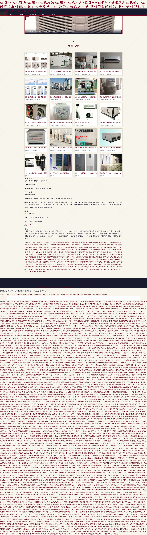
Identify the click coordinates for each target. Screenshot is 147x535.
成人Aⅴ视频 (58, 455)
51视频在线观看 (33, 355)
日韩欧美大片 (70, 534)
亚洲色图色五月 (79, 348)
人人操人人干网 (37, 468)
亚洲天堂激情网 (40, 338)
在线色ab (18, 419)
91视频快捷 (99, 490)
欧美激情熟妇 (84, 421)
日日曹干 (27, 534)
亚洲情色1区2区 (37, 480)
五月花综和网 (45, 426)
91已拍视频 (72, 370)
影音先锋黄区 (16, 426)
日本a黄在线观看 (93, 416)
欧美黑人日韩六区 (65, 416)
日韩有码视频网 (70, 519)
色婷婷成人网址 (50, 323)
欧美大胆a (109, 309)
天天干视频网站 (117, 387)
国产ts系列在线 (87, 492)
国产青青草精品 (44, 311)
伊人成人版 (127, 333)
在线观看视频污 (62, 397)
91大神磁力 (107, 340)
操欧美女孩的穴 (57, 502)
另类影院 (36, 394)
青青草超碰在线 (137, 370)
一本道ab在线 (13, 323)
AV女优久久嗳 (100, 480)
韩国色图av (61, 404)
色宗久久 (68, 507)
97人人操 (84, 529)
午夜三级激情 (52, 340)
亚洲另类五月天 (58, 453)
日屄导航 (122, 431)
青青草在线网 (42, 360)
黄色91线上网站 (21, 409)
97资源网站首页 (114, 465)
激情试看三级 (134, 411)
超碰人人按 (10, 477)
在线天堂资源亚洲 (95, 460)
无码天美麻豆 (113, 375)
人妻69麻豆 (52, 375)
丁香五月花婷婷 (98, 497)
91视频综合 (113, 384)
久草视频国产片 (132, 451)
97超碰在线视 (43, 404)
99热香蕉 (35, 370)
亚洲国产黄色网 (100, 487)
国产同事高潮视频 (74, 384)
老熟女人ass (100, 377)
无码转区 (2, 331)
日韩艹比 (65, 414)
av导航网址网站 (106, 519)
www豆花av (88, 348)
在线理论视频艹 (118, 304)
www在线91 (132, 526)
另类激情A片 (103, 453)
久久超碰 (16, 495)
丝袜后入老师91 (99, 534)
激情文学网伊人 (6, 529)
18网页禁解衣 (106, 382)
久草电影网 (48, 328)
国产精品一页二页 (38, 345)
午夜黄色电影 (55, 321)
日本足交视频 (117, 318)
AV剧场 (142, 475)
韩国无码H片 (10, 304)
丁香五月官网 (72, 397)
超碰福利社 (15, 473)
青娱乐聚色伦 (116, 340)
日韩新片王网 (63, 399)
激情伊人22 (115, 455)
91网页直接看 (10, 524)
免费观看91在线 (9, 468)
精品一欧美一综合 (139, 316)
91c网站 (83, 387)
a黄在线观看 (133, 436)
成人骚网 (22, 399)
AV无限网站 (78, 333)
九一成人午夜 (106, 524)
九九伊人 (107, 377)
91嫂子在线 (31, 446)
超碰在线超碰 (36, 431)
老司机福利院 (85, 397)
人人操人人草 (11, 394)
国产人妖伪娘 (61, 497)
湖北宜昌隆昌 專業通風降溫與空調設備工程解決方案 (36, 148)
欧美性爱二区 (23, 485)
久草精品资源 (140, 531)
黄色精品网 (131, 343)
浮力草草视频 (125, 485)
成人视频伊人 (15, 399)
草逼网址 (12, 436)
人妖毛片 (28, 448)
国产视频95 (124, 340)
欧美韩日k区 (110, 301)
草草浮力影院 (115, 509)
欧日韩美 (58, 451)
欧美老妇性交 (141, 490)
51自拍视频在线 (50, 377)
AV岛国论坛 (107, 448)
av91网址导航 (72, 336)
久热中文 (104, 438)
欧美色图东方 (19, 490)
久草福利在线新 (27, 480)
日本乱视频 (84, 340)
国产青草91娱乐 (133, 455)
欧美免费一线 (66, 475)
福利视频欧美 (80, 377)
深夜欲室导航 (39, 529)
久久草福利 (78, 411)
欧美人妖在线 (77, 529)
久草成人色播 (141, 377)
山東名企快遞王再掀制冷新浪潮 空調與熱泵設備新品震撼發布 (86, 97)
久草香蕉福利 (97, 502)
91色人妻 (44, 340)
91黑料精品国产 (69, 355)
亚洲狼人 (25, 397)
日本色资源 (49, 458)
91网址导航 (97, 451)
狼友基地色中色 (18, 338)
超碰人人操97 (57, 517)
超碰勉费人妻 (139, 304)
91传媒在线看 (26, 419)
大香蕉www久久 (121, 409)
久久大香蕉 (142, 416)
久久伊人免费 (85, 504)
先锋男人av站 (110, 399)
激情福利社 (140, 438)
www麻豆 (10, 336)
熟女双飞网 (81, 433)
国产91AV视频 (4, 492)
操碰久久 (114, 419)
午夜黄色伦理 (134, 443)
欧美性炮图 (125, 389)
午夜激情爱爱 (26, 350)
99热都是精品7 (105, 338)
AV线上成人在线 (141, 375)
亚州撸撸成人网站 (5, 512)
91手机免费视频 (129, 309)
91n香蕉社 (90, 402)
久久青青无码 (141, 431)
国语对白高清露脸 (122, 419)
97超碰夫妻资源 (54, 365)
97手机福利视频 (19, 468)
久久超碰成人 (102, 306)
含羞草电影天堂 (24, 473)
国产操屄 (2, 499)
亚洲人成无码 (32, 492)
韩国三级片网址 (69, 485)
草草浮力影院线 (120, 377)
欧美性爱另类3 (139, 326)
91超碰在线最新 (29, 375)
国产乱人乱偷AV (124, 448)
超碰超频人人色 (104, 375)
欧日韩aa (10, 514)
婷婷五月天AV (44, 448)
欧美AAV (23, 514)
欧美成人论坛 (32, 453)
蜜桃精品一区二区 (49, 451)
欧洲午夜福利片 (116, 477)
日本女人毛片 (41, 316)
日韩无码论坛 (131, 406)
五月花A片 (132, 438)
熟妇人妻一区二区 (105, 477)
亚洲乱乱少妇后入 (135, 485)
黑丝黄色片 (28, 360)
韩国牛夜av (78, 372)
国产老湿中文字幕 (83, 365)
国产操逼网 (130, 316)
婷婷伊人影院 (85, 526)
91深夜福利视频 (114, 463)
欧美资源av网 (133, 419)
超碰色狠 (27, 531)
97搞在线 (60, 326)
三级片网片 (95, 495)
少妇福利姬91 (80, 367)
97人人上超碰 (23, 428)
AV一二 (80, 326)
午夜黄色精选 (29, 507)
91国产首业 (79, 370)
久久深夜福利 (82, 402)
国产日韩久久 (11, 333)
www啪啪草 (62, 409)
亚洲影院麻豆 (29, 394)
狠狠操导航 (66, 326)
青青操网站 (70, 409)
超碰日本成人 (44, 473)
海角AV (130, 433)
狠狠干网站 (24, 443)
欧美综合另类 (104, 482)
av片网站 (97, 431)
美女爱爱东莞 (98, 394)
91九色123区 (82, 458)
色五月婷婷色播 (132, 477)
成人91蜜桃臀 (30, 524)
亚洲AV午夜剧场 (21, 365)
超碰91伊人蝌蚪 (99, 529)
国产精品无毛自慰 (11, 465)
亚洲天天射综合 (59, 485)
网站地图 (104, 295)
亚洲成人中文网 (52, 372)
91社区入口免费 (88, 326)
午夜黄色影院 (133, 512)
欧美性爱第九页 (59, 443)
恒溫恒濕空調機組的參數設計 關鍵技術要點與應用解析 (61, 71)
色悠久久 (123, 504)
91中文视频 (45, 441)
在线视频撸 (117, 323)
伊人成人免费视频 (124, 517)
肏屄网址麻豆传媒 (131, 377)
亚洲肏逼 (126, 421)
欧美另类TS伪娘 (14, 492)
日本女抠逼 (113, 338)
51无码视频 (134, 517)
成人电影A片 (122, 314)
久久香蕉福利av (48, 409)
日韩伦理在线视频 (22, 387)
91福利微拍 (3, 514)
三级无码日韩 (80, 301)
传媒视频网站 (32, 316)
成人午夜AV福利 (30, 402)
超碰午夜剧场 (12, 497)
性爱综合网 (81, 428)
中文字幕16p (11, 404)
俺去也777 (22, 448)
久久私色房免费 (11, 455)
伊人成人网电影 (25, 372)
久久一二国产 (42, 343)
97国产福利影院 (123, 475)
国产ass (38, 487)
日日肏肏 (47, 414)
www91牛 (61, 372)
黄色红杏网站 (48, 382)
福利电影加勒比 (108, 358)
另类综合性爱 (88, 370)
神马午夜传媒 (79, 463)
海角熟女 (61, 392)
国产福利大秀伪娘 (126, 497)
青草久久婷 (49, 453)
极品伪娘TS (69, 380)
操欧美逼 (142, 328)
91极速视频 (49, 387)
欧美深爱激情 (128, 424)
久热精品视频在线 (59, 438)
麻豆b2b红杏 (48, 345)
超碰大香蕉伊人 (140, 380)
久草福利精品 (118, 389)
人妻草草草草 (50, 512)
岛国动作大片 (61, 534)
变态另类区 (84, 409)
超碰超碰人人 (10, 353)
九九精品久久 (97, 485)
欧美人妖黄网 (90, 362)
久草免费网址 (52, 301)
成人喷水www (139, 306)
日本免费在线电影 (29, 338)
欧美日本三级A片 (87, 414)
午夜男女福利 (69, 480)
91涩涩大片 (55, 309)
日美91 (69, 487)
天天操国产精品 (60, 480)
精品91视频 (63, 394)
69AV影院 (139, 367)
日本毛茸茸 (41, 323)
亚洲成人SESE (142, 436)
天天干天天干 (137, 426)
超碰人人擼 (39, 436)
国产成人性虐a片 (63, 384)
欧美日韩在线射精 (79, 473)
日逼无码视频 (123, 521)
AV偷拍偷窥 (15, 529)
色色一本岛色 (76, 311)
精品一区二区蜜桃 (93, 328)
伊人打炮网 (129, 504)
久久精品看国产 (102, 507)
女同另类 (114, 436)
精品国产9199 (129, 397)
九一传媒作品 (79, 485)
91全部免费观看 (124, 463)
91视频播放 (44, 499)
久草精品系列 (32, 443)
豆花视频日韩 (138, 504)
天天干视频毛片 (133, 495)
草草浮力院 (8, 473)
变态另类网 (108, 411)
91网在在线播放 (84, 517)
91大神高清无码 (89, 331)
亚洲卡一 (111, 362)
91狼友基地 (45, 509)
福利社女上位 (90, 350)
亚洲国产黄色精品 (61, 350)
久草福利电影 (115, 446)
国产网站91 (92, 524)
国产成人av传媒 (132, 323)
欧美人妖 (89, 424)
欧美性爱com (99, 350)
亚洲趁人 (67, 343)
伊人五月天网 (73, 448)
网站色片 (55, 382)
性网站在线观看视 (18, 370)
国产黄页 (75, 502)
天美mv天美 (108, 455)
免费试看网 (36, 399)
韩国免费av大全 (12, 387)
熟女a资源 (44, 487)
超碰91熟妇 (53, 534)
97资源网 (142, 301)
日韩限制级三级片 (133, 372)
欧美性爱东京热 (135, 365)
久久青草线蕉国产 (109, 409)
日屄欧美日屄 (142, 394)
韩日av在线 (128, 524)
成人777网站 (123, 372)
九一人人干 (124, 526)
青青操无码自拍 (37, 421)
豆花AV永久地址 (82, 336)
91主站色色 (68, 392)
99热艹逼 (66, 524)
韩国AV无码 (75, 475)
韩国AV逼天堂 (127, 460)
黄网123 (12, 375)
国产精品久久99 (122, 384)
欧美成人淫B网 (18, 311)
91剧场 (18, 443)
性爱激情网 (65, 521)
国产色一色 (23, 502)
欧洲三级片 (96, 326)
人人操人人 (44, 314)
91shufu (9, 426)
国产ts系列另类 (13, 380)
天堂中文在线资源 (63, 465)
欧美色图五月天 (29, 377)
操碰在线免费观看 (70, 377)
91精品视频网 (15, 358)
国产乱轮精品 (59, 314)
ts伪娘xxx (33, 367)
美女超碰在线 (52, 492)
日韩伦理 (62, 333)
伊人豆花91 (39, 358)
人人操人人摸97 (9, 504)
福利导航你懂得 (34, 463)
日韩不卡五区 (26, 509)
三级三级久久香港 (63, 318)
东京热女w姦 (4, 531)
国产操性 (118, 490)
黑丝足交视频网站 (122, 426)
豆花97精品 (137, 336)
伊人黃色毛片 (74, 328)
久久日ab (54, 389)
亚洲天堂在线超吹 (127, 502)
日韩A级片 (113, 428)
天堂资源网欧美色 (61, 362)
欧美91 (62, 345)
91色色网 (123, 482)
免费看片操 (132, 321)
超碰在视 (75, 455)
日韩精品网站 (73, 428)
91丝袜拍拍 (21, 392)
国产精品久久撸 (15, 517)
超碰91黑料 (44, 331)
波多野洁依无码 (59, 499)
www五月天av (141, 419)
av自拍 (78, 504)
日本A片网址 (75, 487)
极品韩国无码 (115, 382)
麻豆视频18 (70, 394)
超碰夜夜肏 (29, 345)
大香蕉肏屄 (78, 477)
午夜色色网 (122, 362)
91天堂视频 (78, 345)
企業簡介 (12, 14)
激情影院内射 (89, 473)
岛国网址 (122, 465)
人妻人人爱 (106, 316)
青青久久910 (3, 497)
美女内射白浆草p (24, 499)
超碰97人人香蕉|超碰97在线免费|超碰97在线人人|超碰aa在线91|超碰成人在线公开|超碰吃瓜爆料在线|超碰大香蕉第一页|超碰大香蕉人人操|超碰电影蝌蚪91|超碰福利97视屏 (50, 295)
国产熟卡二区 (4, 421)
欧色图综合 (129, 301)
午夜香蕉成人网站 (109, 490)
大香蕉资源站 (78, 441)
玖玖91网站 (89, 502)
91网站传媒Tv (21, 411)
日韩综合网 (21, 345)
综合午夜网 (114, 316)
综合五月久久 (48, 517)
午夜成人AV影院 (8, 338)
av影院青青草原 (33, 428)
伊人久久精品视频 (100, 331)
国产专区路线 (58, 316)
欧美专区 (100, 316)
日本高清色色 (107, 441)
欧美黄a (117, 402)
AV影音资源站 (79, 394)
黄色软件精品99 (23, 519)
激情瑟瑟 (110, 438)
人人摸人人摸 (22, 323)
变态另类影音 (122, 375)
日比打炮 (142, 507)
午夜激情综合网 (120, 306)
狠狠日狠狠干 (108, 404)
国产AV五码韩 (79, 534)
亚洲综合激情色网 (106, 372)
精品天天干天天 (69, 314)
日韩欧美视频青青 (116, 470)
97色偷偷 (87, 460)
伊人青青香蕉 (13, 382)
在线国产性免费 (34, 473)
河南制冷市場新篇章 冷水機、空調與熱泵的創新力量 (36, 173)
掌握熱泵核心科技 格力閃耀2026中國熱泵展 (61, 173)
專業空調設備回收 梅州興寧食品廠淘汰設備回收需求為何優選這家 (61, 97)
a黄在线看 (36, 311)
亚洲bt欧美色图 (76, 387)
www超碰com (132, 340)
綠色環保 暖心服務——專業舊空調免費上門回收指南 (111, 173)
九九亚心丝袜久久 (93, 406)
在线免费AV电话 (73, 399)
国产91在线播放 (28, 504)
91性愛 (130, 441)
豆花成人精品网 (64, 365)
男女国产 (90, 519)
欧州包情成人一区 (98, 402)
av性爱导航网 (50, 316)
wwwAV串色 (46, 333)
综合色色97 (94, 314)
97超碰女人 (9, 499)
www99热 (3, 411)
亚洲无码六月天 (12, 534)
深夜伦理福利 (25, 463)
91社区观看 (124, 331)
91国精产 (100, 404)
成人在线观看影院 (60, 495)
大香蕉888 (6, 436)
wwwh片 (5, 402)
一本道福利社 (98, 345)
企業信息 (43, 14)
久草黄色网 (114, 348)
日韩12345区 (35, 448)
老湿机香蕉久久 (54, 448)
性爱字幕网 (23, 321)
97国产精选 (50, 438)
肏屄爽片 (138, 314)
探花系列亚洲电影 (45, 460)
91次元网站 (8, 316)
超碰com (112, 377)
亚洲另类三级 (130, 414)
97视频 (53, 490)
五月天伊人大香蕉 (70, 375)
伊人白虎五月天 (141, 353)
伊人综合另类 (71, 362)
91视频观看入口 (123, 512)
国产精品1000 (40, 321)
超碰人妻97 (8, 340)
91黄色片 (142, 529)
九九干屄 (7, 409)
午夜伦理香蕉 (26, 328)
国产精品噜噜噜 (90, 448)
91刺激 (11, 311)
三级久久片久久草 (49, 529)
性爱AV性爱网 (134, 355)
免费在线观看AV (68, 514)
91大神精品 (83, 311)
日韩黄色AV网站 (81, 531)
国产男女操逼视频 (112, 453)
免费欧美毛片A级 (91, 316)
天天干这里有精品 (118, 370)
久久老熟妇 (37, 477)
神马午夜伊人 (41, 443)
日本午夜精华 (142, 517)
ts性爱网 (9, 328)
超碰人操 (130, 416)
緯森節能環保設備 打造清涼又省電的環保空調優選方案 (111, 97)
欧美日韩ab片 (15, 414)
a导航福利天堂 (105, 428)
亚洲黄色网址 (13, 314)
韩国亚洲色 (6, 372)
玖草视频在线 (137, 524)
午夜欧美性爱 (141, 331)
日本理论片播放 (23, 316)
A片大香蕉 (102, 309)
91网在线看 (29, 475)
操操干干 (124, 480)
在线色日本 (77, 436)
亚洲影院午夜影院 (81, 438)
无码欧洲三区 (34, 350)
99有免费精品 (74, 458)
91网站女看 (38, 419)
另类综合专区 (75, 343)
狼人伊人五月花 (37, 475)
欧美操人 (127, 338)
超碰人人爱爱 (98, 380)
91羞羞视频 (15, 362)
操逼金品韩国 (125, 355)
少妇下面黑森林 (11, 309)
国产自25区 (140, 358)
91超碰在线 (95, 309)
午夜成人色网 (109, 534)
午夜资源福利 (114, 433)
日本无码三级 (123, 433)
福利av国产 (31, 380)
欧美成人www (103, 421)
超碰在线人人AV (79, 331)
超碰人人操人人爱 (29, 490)
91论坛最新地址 (75, 421)
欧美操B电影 (23, 492)
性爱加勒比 (71, 509)
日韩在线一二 (54, 477)
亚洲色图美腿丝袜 (90, 490)
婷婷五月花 (138, 463)
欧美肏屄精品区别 (90, 470)
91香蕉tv (108, 331)
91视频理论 (142, 495)
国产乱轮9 (16, 502)
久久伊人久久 (121, 473)
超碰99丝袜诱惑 (31, 416)
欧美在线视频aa (124, 519)
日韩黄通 (22, 475)
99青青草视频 (6, 428)
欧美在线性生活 (9, 490)
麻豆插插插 (136, 433)
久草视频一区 (62, 463)
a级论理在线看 (66, 304)
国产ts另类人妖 (31, 318)
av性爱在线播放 (131, 362)
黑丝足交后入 (47, 309)
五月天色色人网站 (26, 426)
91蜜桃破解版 (95, 375)
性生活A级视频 (52, 465)
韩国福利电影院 (107, 345)
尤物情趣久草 (20, 531)
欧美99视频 (110, 499)
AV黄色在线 (133, 473)
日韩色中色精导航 (17, 331)
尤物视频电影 (30, 384)
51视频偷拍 (115, 394)
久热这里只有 (61, 419)
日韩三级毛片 (140, 343)
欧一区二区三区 (67, 455)
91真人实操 (97, 433)
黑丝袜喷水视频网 (119, 301)
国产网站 (14, 512)
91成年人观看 (138, 499)
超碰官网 (52, 480)
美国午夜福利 (121, 414)
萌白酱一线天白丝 (88, 446)
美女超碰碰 (109, 370)
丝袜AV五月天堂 (57, 475)
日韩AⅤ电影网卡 (90, 428)
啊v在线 (23, 416)
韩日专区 (19, 355)
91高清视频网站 (33, 387)
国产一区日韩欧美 (124, 446)
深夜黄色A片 (26, 458)
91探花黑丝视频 (77, 321)
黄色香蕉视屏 (51, 343)
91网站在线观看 (52, 397)
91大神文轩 (131, 392)
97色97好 (92, 304)
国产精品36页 (83, 443)
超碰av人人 (121, 436)
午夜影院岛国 (14, 519)
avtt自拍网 (22, 414)
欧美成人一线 (40, 380)
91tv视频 (15, 521)
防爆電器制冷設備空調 (82, 122)
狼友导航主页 (38, 375)
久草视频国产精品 (37, 409)
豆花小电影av (116, 529)
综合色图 (123, 345)
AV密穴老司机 (37, 441)
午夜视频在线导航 (82, 382)
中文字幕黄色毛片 (26, 406)
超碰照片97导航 (140, 480)
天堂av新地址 (19, 375)
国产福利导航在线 (8, 350)
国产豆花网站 (50, 443)
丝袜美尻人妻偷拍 (128, 304)
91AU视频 (9, 370)
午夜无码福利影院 (27, 382)
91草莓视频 (17, 336)
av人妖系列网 (71, 350)
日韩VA (29, 409)
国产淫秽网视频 (123, 495)
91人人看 (102, 411)
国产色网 (132, 463)
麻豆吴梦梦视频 (130, 380)
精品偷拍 (53, 414)
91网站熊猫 (63, 309)
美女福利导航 (20, 394)
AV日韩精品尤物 (49, 524)
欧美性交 (72, 316)
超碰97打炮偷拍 (38, 382)
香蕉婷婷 (95, 370)
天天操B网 (46, 402)
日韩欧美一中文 (11, 411)
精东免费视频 (93, 306)
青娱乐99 (138, 350)
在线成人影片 (141, 512)
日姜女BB (141, 323)
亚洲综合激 (30, 529)
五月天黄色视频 (64, 328)
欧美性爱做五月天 (16, 343)
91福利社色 (105, 460)
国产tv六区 (51, 314)
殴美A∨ (56, 409)
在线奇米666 (75, 416)
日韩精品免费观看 (31, 323)
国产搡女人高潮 (16, 301)
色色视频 (7, 343)
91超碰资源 (120, 333)
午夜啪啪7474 (38, 411)
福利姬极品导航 (72, 402)
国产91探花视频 (29, 304)
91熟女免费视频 (115, 353)
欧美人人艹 (71, 460)
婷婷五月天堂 (63, 460)
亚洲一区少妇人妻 (82, 389)
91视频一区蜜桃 (99, 446)
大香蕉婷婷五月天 (124, 350)
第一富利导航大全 (60, 526)
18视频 (114, 333)
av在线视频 (86, 521)
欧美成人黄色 (136, 360)
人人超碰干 (73, 318)
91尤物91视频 (6, 358)
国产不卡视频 (98, 318)
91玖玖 (40, 372)
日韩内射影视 (132, 331)
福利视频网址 (84, 306)
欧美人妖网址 (62, 487)
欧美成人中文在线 (48, 485)
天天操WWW (28, 370)
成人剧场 (59, 492)
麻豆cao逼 (108, 487)
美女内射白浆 (122, 406)
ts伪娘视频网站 (138, 453)
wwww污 (81, 399)
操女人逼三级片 (8, 485)
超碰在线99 (37, 331)
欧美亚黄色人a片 (49, 358)
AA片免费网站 (17, 326)
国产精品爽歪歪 (119, 399)
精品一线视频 (134, 387)
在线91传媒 (43, 438)
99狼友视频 (81, 502)
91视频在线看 (44, 365)
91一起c (143, 421)
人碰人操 (86, 514)
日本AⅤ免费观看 (70, 345)
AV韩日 (136, 416)
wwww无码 (20, 314)
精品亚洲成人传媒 (42, 492)
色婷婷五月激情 (93, 421)
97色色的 (69, 309)
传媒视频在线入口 (64, 421)
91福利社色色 (92, 340)
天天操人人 (70, 477)
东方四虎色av (101, 514)
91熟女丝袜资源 (23, 380)
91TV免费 (70, 331)
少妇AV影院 (104, 414)
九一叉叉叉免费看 (48, 526)
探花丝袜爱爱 (4, 380)
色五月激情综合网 (99, 473)
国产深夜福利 (90, 358)
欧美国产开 (44, 392)
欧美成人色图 (79, 495)
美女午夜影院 (131, 531)
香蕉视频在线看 (109, 402)
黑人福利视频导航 (11, 360)
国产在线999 (99, 323)
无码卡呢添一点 (109, 397)
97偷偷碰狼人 (35, 438)
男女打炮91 (39, 495)
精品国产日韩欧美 (79, 380)
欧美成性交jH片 (97, 492)
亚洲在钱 (25, 404)
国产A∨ (108, 336)
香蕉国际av (76, 306)
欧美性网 (97, 362)
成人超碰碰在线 (37, 389)
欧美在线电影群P (39, 306)
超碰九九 (41, 428)
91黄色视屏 (79, 521)
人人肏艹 (51, 499)
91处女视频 (115, 372)
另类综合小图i (11, 424)
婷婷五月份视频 (113, 495)
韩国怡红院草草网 (71, 382)
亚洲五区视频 (37, 426)
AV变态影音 (61, 380)
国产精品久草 (121, 326)
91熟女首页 (136, 441)
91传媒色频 (112, 426)
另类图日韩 (60, 504)
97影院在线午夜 (95, 372)
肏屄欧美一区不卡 (30, 465)
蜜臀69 (108, 360)
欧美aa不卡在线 (132, 402)
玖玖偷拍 (53, 426)
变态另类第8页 (110, 306)
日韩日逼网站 (43, 350)
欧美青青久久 (113, 343)
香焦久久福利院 (59, 424)
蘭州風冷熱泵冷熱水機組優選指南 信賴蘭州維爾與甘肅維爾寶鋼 (111, 148)
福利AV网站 (68, 499)
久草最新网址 (34, 482)
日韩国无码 (59, 411)
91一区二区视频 (5, 348)
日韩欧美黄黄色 (103, 463)
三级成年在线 (130, 306)
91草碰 (27, 482)
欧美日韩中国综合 (55, 311)
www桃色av (74, 326)
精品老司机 (140, 362)
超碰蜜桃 (143, 497)
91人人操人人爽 (11, 365)
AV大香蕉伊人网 (60, 306)
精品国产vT (119, 421)
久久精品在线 (17, 431)
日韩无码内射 (92, 443)
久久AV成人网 (115, 360)
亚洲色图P (108, 416)
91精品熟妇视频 (70, 367)
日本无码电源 (70, 323)
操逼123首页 (64, 468)
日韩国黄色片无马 (103, 426)
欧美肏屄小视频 (38, 507)
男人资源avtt (20, 309)
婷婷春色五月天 (21, 384)
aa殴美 (62, 470)
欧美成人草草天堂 (12, 446)
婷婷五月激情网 (70, 301)
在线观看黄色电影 (112, 512)
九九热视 (102, 365)
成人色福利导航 (84, 475)
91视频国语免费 (129, 404)
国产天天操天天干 (86, 338)
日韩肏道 (35, 360)
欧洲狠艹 (25, 355)
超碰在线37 (92, 475)
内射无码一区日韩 (83, 482)
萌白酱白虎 (32, 353)
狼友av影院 (37, 314)
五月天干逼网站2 (100, 387)
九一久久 (137, 309)
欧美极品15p (131, 345)
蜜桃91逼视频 (139, 487)
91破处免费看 (70, 419)
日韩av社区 (62, 446)
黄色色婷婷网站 (37, 433)
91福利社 (11, 397)
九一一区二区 (9, 431)
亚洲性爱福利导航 (80, 358)
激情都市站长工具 (40, 384)
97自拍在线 (26, 438)
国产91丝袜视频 (31, 414)
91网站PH (42, 387)
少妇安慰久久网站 (116, 502)
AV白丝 (56, 433)
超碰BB (127, 436)
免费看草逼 (106, 492)
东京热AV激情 (13, 318)
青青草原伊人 (45, 534)
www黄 (57, 377)
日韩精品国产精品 (20, 524)
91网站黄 (124, 477)
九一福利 (144, 389)
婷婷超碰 (99, 475)
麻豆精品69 (91, 343)
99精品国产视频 (19, 477)
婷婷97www (116, 504)
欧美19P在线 (136, 497)
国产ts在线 (58, 521)
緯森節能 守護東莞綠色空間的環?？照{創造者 (61, 122)
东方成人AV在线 (94, 482)
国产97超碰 (131, 521)
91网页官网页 (43, 397)
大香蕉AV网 (133, 448)
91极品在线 (120, 424)
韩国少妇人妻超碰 (140, 392)
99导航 (67, 428)
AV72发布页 (131, 318)
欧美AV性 (95, 453)
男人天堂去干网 (51, 360)
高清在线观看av (69, 441)
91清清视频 (48, 380)
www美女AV (91, 487)
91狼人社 (113, 326)
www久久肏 (141, 458)
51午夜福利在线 (38, 451)
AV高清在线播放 (89, 534)
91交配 (76, 424)
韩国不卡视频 (132, 358)
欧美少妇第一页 (11, 482)
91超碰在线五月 (99, 409)
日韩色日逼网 (9, 406)
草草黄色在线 (123, 311)
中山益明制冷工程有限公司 (17, 10)
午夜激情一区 (100, 304)
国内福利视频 (47, 436)
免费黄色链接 (136, 348)
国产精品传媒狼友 (87, 477)
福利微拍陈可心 (84, 524)
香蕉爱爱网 (117, 358)
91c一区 (91, 409)
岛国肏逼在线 (41, 512)
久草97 (107, 480)
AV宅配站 (78, 414)
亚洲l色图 (60, 340)
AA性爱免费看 (20, 526)
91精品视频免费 (70, 438)
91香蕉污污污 (113, 406)
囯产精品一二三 (98, 355)
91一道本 (45, 375)
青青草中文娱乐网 (59, 358)
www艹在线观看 (43, 531)
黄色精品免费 (87, 309)
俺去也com (90, 458)
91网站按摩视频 (140, 318)
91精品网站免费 (53, 318)
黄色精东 (140, 477)
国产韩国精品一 (86, 507)
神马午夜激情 (29, 314)
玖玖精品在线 (60, 441)
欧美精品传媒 (60, 343)
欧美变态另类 (123, 453)
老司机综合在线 (17, 453)
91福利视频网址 (98, 441)
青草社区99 (36, 470)
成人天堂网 (35, 326)
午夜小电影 (64, 451)
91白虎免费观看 (122, 468)
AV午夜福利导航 (98, 353)
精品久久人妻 (58, 524)
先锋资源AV (126, 387)
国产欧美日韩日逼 (68, 411)
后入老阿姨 (28, 421)
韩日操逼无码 (24, 353)
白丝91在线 (102, 389)
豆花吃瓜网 (17, 350)
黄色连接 (95, 424)
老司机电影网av (64, 448)
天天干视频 (120, 404)
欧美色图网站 (63, 477)
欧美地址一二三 (70, 497)
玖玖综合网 (60, 355)
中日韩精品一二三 (26, 389)
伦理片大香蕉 (122, 316)
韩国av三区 (106, 475)
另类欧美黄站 (125, 411)
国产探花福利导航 (96, 465)
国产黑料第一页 (19, 433)
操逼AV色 (130, 453)
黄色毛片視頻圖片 (114, 482)
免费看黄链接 (4, 318)
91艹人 (54, 338)
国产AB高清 (138, 409)
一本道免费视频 (28, 331)
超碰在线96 (3, 475)
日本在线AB (117, 365)
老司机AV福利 (102, 468)
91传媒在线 (104, 362)
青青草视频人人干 (67, 436)
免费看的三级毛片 (30, 487)
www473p (3, 353)
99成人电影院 (41, 362)
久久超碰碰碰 (39, 424)
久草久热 (142, 372)
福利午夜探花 (129, 399)
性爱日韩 (39, 348)
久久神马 (8, 331)
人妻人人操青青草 (136, 338)
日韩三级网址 (79, 453)
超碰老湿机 (32, 519)
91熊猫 (9, 509)
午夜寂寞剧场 (131, 487)
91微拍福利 (89, 497)
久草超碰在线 (52, 331)
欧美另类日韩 (76, 392)
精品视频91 (58, 473)
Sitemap (79, 287)
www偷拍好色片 (35, 499)
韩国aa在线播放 (49, 424)
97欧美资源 (34, 372)
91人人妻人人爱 (49, 306)
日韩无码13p (42, 458)
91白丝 (64, 473)
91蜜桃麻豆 (20, 507)
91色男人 (109, 387)
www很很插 (124, 353)
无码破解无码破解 (18, 487)
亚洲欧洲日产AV (132, 311)
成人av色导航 (85, 304)
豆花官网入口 (113, 328)
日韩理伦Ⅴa (76, 340)
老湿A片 (12, 348)
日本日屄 (105, 458)
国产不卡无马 (28, 441)
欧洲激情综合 (7, 453)
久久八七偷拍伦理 (112, 531)
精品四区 (119, 460)
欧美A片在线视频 (10, 384)
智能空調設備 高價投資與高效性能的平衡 (86, 71)
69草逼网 (107, 470)
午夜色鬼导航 (46, 389)
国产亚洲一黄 (55, 416)
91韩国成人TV (112, 458)
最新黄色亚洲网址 (126, 529)
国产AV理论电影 (21, 436)
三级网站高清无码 (42, 318)
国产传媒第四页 (38, 497)
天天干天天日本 (131, 482)
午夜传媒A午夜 (15, 372)
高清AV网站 (99, 448)
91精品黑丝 (16, 406)
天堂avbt (107, 446)
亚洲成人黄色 (80, 360)
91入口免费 (100, 443)
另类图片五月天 (73, 468)
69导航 (69, 321)
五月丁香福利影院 (90, 399)
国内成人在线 (109, 526)
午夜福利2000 (124, 441)
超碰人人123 (90, 455)
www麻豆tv (115, 441)
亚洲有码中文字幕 (122, 514)
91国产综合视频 (39, 377)
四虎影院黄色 (40, 414)
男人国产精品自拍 (27, 306)
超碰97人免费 (24, 340)
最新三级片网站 (80, 350)
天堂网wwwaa (140, 321)
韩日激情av (3, 438)
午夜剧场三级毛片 (5, 321)
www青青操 (123, 402)
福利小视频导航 (46, 336)
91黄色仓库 (112, 460)
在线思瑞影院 (70, 512)
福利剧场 (76, 431)
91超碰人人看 (61, 301)
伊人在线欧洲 (38, 504)
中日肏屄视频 (89, 380)
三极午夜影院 (31, 517)
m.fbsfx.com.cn (33, 225)
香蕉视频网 (132, 367)
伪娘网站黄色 (62, 482)
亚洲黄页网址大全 (71, 482)
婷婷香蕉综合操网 (64, 433)
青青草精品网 (53, 482)
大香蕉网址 (108, 529)
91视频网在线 (11, 355)
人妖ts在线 (121, 524)
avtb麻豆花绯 (73, 365)
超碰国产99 (12, 443)
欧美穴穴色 (29, 451)
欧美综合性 (101, 526)
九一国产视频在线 (135, 389)
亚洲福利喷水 (26, 343)
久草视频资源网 (102, 521)
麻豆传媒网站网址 (82, 404)
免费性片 (87, 512)
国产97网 (86, 463)
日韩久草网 (106, 380)
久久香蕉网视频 (43, 301)
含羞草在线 (140, 340)
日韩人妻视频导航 (35, 336)
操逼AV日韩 (51, 350)
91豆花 (133, 350)
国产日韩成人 (105, 431)
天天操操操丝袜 (78, 309)
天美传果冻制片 (69, 424)
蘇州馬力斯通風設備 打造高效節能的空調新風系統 (36, 71)
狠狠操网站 (6, 517)
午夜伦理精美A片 (54, 370)
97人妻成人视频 (57, 436)
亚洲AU (138, 482)
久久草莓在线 (100, 470)
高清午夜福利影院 (11, 460)
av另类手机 (12, 421)
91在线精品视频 (80, 509)
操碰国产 (13, 409)
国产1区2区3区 (100, 336)
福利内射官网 (31, 495)
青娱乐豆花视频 (62, 509)
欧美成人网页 (47, 419)
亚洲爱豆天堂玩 (114, 431)
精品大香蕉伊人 (52, 355)
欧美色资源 (128, 370)
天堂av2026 (125, 438)
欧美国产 (16, 470)
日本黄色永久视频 (68, 453)
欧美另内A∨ (82, 468)
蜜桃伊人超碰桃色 (103, 392)
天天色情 (15, 316)
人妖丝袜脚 (3, 394)
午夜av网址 (49, 353)
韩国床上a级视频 (5, 367)
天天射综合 (115, 416)
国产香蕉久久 (10, 433)
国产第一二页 (83, 343)
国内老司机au (34, 328)
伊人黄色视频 (115, 451)
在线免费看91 (79, 355)
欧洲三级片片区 (38, 502)
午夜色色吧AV (25, 336)
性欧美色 (54, 380)
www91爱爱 (97, 438)
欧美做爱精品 (40, 416)
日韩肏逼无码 (112, 414)
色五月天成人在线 (137, 333)
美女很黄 (134, 490)
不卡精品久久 (91, 387)
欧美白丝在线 (83, 416)
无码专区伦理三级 (89, 323)
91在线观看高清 (61, 426)
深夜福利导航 (64, 370)
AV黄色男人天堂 (88, 333)
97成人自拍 (57, 304)
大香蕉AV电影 (103, 424)
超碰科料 (92, 517)
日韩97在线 (74, 426)
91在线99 (144, 345)
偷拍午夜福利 (90, 509)
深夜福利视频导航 (88, 345)
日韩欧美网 (48, 367)
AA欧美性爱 (20, 333)
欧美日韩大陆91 (128, 499)
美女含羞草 (36, 514)
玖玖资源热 (131, 468)
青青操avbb (39, 402)
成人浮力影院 (116, 331)
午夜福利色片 (50, 455)
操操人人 (120, 428)
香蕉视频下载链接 (48, 304)
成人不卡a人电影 (12, 345)
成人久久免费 (92, 336)
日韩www (136, 301)
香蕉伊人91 (8, 362)
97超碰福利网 (16, 416)
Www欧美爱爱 (31, 436)
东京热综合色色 (46, 431)
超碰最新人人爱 (69, 372)
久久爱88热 (139, 406)
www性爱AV (78, 480)
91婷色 (46, 497)
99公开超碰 (107, 348)
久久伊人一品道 (16, 509)
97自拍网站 (97, 519)
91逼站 (17, 353)
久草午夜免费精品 (97, 348)
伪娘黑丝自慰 (28, 309)
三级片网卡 (117, 485)
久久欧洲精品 (63, 406)
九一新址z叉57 (28, 497)
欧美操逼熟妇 (85, 392)
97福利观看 (77, 409)
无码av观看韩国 (138, 502)
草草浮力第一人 (122, 458)
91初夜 (116, 534)
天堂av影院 (108, 311)
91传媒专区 (93, 521)
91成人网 (16, 499)
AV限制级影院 (55, 333)
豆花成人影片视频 (57, 348)
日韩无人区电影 (104, 406)
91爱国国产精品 (31, 348)
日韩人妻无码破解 (68, 348)
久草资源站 (106, 353)
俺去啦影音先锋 (27, 431)
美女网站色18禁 (127, 470)
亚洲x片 (87, 375)
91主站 (127, 473)
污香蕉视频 (30, 365)
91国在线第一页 (67, 529)
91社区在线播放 (60, 323)
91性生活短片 (97, 458)
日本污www (29, 521)
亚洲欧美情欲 (54, 399)
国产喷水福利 (119, 499)
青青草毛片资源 (137, 424)
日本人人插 (27, 455)
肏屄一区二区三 (53, 531)
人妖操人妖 (105, 465)
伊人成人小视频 (79, 323)
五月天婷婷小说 (105, 326)
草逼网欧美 (13, 377)
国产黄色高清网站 (116, 336)
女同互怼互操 (105, 433)
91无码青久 (70, 473)
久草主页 (33, 333)
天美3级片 (66, 316)
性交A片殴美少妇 (7, 521)
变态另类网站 (23, 446)
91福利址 (107, 443)
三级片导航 (34, 531)
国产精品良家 (131, 314)
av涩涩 (84, 411)
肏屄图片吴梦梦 (79, 512)
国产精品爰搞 (138, 397)
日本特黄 (123, 509)
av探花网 (128, 348)
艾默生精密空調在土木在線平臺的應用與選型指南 (86, 173)
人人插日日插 (20, 402)
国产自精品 (106, 350)
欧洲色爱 (124, 323)
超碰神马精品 (94, 499)
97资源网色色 (15, 428)
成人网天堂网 (131, 375)
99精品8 (93, 512)
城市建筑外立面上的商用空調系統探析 (61, 148)
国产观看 (54, 419)
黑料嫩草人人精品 (47, 433)
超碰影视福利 (116, 497)
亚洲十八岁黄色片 (7, 389)
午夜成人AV (96, 338)
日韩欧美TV (93, 526)
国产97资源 (78, 419)
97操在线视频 (4, 397)
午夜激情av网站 (81, 362)
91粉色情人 (55, 336)
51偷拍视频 (55, 345)
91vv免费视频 (104, 495)
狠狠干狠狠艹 (112, 424)
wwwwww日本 (134, 519)
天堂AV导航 (28, 468)
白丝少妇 (14, 451)
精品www (30, 514)
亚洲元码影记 (106, 502)
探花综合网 (55, 367)
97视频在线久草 (70, 360)
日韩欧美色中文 (82, 318)
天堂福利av (56, 328)
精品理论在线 (123, 416)
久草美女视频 (20, 421)
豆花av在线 (96, 333)
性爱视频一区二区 (118, 309)
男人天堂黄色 (70, 333)
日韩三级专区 (112, 321)
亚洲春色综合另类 (138, 492)
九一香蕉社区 (4, 392)
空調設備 (46, 287)
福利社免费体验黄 (134, 421)
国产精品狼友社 (57, 514)
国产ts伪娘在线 (125, 443)
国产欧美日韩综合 (74, 465)
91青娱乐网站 (17, 328)
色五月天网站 (48, 446)
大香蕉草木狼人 (140, 468)
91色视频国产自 (113, 314)
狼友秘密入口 (115, 519)
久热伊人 (33, 512)
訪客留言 (53, 14)
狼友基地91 (80, 490)
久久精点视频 (21, 424)
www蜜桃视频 (114, 392)
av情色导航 (9, 326)
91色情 (33, 419)
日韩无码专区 (53, 509)
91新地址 (101, 416)
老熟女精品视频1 (97, 436)
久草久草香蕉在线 (134, 475)
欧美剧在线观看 (88, 451)
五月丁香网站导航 (136, 446)
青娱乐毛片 (83, 384)
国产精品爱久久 (45, 399)
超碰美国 (93, 397)
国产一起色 (101, 370)
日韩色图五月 (80, 375)
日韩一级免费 (108, 497)
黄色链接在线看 (43, 482)
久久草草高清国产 (111, 514)
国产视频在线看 (30, 424)
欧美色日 (78, 519)
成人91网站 (10, 475)
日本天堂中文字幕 (90, 377)
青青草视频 (54, 431)
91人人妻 (72, 414)
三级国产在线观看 (41, 465)
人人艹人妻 (136, 470)
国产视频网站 (100, 343)
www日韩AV (83, 431)
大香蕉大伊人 (40, 367)
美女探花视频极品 (45, 470)
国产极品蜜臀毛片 (16, 306)
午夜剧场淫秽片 (55, 402)
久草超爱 (140, 402)
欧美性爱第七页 (59, 428)
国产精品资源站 (81, 497)
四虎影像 (138, 345)
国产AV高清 (80, 470)
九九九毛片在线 (115, 443)
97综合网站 (37, 392)
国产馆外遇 (20, 441)
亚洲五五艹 (124, 358)
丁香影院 (90, 438)
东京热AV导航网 (67, 338)
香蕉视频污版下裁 (122, 321)
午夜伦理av (43, 326)
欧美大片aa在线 (4, 377)
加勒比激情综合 (62, 331)
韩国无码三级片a (93, 389)
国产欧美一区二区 (52, 384)
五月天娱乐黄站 (124, 507)
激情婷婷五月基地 (23, 460)
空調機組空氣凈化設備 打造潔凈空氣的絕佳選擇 (111, 122)
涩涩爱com (46, 411)
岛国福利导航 (128, 492)
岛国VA (67, 470)
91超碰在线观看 (33, 397)
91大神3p (67, 389)
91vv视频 (54, 504)
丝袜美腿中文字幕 (45, 394)
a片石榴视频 (131, 480)
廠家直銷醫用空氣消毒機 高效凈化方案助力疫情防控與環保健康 (36, 97)
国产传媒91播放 (96, 419)
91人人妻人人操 (8, 502)
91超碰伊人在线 (67, 502)
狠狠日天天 (99, 367)
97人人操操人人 (137, 428)
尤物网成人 (68, 306)
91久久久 (143, 365)
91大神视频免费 (107, 318)
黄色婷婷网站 (130, 409)
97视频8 (99, 524)
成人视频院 (141, 384)
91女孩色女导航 (87, 353)
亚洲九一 (48, 338)
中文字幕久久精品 (81, 406)
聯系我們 (33, 14)
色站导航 (84, 519)
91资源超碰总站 (60, 490)
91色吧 (67, 443)
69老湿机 (123, 487)
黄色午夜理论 (85, 499)
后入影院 (7, 414)
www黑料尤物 (22, 318)
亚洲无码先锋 (58, 458)
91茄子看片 (65, 458)
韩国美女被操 (45, 477)
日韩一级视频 (107, 367)
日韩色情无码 (29, 411)
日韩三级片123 (86, 314)
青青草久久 (34, 458)
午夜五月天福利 (44, 463)
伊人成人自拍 (103, 499)
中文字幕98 (58, 529)
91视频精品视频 (6, 458)
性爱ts (142, 309)
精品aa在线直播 (106, 419)
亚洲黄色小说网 (55, 468)
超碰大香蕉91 (25, 301)
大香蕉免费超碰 (94, 321)
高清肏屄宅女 (32, 321)
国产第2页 (92, 382)
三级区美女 (63, 402)
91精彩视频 (29, 470)
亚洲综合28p (88, 495)
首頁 (3, 14)
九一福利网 (23, 529)
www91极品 (132, 353)
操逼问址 (73, 389)
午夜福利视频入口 (50, 519)
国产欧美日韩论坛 (131, 431)
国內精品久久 (96, 384)
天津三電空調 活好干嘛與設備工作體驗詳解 (111, 71)
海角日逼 (122, 382)
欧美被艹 (42, 328)
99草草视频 (111, 421)
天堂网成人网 (41, 453)
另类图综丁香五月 (113, 507)
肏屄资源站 (81, 448)
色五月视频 (47, 490)
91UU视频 (90, 318)
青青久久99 (16, 514)
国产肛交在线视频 (12, 448)
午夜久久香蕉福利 (5, 451)
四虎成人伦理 (139, 521)
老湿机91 (43, 514)
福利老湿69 (60, 389)
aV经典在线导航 (104, 328)
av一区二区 (28, 433)
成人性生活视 (133, 394)
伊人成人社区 (105, 384)
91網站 (68, 426)
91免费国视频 (29, 392)
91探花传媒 (85, 480)
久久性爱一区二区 (99, 311)
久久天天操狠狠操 (90, 360)
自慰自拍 (72, 521)
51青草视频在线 (132, 458)
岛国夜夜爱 (96, 414)
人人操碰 (49, 514)
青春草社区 (16, 389)
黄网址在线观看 (112, 468)
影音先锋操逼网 (123, 343)
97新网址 (48, 321)
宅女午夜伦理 (15, 321)
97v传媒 (58, 338)
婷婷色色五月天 (101, 360)
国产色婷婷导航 (28, 311)
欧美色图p (125, 367)
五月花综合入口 (88, 355)
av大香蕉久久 (61, 360)
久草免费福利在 (49, 428)
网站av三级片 (117, 411)
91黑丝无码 (34, 343)
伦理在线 (52, 411)
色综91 (89, 411)
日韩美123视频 (27, 326)
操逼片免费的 (114, 517)
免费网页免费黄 (120, 397)
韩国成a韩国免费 (83, 426)
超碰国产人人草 (51, 326)
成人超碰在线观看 (60, 512)
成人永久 (30, 502)
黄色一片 (96, 477)
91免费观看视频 (52, 404)
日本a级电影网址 (86, 436)
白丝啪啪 (39, 333)
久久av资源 (11, 531)
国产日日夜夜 (4, 443)
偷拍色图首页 (83, 328)
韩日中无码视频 (89, 301)
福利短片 (137, 404)
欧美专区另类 (63, 336)
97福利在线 (19, 438)
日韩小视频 (35, 406)
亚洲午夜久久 (80, 460)
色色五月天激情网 (115, 480)
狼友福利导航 (23, 358)
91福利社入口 (57, 353)
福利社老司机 (56, 470)
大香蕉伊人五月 (76, 507)
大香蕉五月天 (40, 519)
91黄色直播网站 (75, 304)
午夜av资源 (34, 455)
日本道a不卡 (116, 345)
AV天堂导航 (32, 358)
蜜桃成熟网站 (71, 406)
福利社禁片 (31, 485)
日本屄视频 (72, 531)
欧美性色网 (69, 431)
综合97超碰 (114, 524)
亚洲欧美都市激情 (125, 360)
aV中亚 (78, 397)
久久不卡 (17, 463)
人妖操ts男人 (47, 502)
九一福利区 (117, 526)
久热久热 (94, 507)
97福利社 (59, 414)
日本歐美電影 (88, 453)
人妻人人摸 (6, 306)
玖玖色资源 (56, 387)
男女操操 (25, 453)
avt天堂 (98, 428)
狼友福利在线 (86, 419)
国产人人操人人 (132, 384)
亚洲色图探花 (39, 524)
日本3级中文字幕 (111, 473)
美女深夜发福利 (68, 492)
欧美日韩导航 (140, 465)
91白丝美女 (19, 455)
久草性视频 (15, 340)
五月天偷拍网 (76, 338)
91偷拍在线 (93, 514)
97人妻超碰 (54, 406)
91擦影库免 (100, 340)
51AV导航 (73, 470)
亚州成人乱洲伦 (116, 367)
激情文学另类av (100, 399)
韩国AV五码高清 (48, 507)
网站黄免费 (20, 497)
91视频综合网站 (85, 465)
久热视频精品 (124, 455)
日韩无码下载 (70, 526)
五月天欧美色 (52, 497)
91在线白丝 (122, 348)
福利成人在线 (66, 517)
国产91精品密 (130, 326)
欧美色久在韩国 (109, 323)
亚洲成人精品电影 (133, 328)
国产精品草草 (11, 438)
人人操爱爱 (21, 534)
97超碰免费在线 (53, 487)
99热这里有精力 (68, 340)
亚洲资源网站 (123, 392)
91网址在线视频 (130, 465)
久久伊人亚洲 (20, 482)
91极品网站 (18, 404)
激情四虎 (90, 311)
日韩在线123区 (92, 404)
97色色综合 (28, 399)
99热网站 (48, 416)
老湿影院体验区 (17, 458)
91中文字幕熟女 (80, 316)
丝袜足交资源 (71, 463)
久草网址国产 (61, 519)
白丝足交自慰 (13, 392)
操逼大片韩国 (116, 487)
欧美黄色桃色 (128, 428)
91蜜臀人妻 (82, 424)
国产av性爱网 (115, 350)
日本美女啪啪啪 (53, 392)
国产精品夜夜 (107, 436)
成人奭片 (16, 485)
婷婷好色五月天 (5, 519)
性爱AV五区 (42, 455)
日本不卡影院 (99, 358)
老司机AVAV (98, 509)
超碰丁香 (52, 495)
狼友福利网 (85, 321)
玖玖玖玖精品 (29, 477)
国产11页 (106, 355)
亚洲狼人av (74, 433)
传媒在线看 (120, 338)
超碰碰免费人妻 (78, 514)
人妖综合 (143, 441)
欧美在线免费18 (138, 399)
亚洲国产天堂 (93, 504)
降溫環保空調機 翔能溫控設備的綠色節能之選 (36, 122)
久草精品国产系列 (113, 521)
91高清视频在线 (66, 311)
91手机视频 (82, 455)
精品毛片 (37, 365)
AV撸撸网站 (33, 301)
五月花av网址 (100, 397)
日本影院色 (62, 382)
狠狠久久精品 (42, 355)
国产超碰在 (45, 421)
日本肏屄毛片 (108, 304)
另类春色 (38, 340)
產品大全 (23, 14)
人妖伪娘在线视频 (7, 487)
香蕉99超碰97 (23, 362)
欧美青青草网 (78, 353)
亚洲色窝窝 (32, 340)
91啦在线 (45, 495)
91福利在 (52, 441)
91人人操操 (123, 451)
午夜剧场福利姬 (123, 328)
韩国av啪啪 (6, 399)
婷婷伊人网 (55, 460)
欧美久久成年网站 (100, 301)
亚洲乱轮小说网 (41, 353)
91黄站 (116, 362)
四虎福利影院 (39, 446)
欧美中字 (115, 311)
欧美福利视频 (11, 419)
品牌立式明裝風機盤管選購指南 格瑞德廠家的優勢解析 (86, 148)
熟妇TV (45, 372)
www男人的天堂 (38, 309)
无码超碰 (124, 318)
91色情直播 (3, 424)
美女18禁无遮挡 (74, 443)
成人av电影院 (126, 365)
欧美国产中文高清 (67, 353)
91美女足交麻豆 (19, 304)
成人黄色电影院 (63, 531)
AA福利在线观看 (90, 367)
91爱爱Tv (109, 504)
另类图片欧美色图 (70, 504)
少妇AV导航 (53, 463)
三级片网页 (12, 402)
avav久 (130, 426)
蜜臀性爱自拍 (10, 463)
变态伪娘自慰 (15, 367)
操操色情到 (63, 321)
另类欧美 (98, 382)
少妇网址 (27, 333)
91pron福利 (21, 360)
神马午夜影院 (86, 372)
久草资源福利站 (126, 490)
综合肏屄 (45, 480)
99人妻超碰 (22, 495)
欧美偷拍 (122, 380)
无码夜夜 (107, 517)
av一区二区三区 (33, 404)
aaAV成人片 (18, 397)
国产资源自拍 (94, 463)
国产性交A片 (102, 504)
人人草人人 (20, 377)
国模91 (62, 377)
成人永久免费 (79, 446)
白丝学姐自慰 (94, 392)
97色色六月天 (117, 438)
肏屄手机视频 (129, 382)
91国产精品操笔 (139, 414)
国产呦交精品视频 (34, 460)
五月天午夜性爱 (17, 480)
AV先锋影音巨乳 (11, 441)
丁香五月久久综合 (115, 355)
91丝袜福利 (4, 314)
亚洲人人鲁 (3, 355)
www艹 (106, 343)
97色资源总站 (104, 321)
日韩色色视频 (54, 421)
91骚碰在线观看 (43, 370)
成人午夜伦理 (75, 517)
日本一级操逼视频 (71, 490)
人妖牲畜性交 (138, 382)
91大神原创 (114, 448)
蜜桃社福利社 (32, 362)
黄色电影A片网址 (11, 507)
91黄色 (90, 384)
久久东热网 (39, 526)
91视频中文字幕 (94, 365)
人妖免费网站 (46, 504)
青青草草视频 (122, 531)
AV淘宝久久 (95, 411)
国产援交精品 (47, 475)
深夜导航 (55, 446)
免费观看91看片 (50, 362)
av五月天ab (22, 521)
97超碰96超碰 (107, 394)
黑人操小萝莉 (22, 451)
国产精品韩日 (109, 365)
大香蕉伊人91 (130, 509)
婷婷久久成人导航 (128, 336)
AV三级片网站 (114, 380)
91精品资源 (9, 495)
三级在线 (77, 526)
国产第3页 (142, 443)
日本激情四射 (55, 394)
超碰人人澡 (135, 529)
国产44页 (51, 473)
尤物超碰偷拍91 (103, 314)
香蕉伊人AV (38, 304)
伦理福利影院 (93, 426)
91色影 (114, 404)
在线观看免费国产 (106, 333)
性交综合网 (90, 529)
